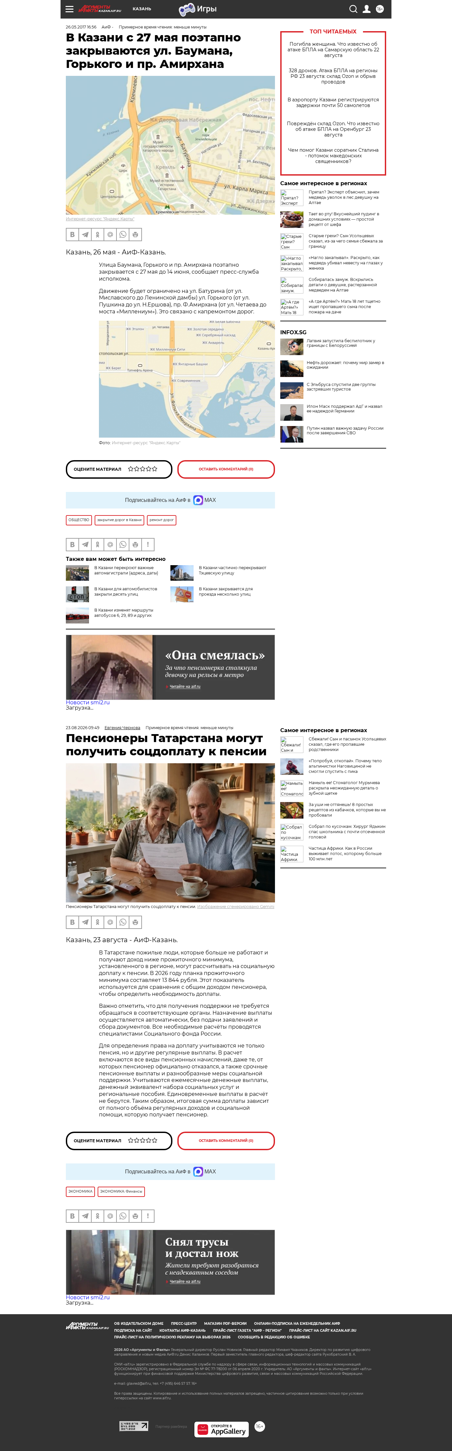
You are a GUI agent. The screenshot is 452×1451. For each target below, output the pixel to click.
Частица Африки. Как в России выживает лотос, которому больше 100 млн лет (345, 853)
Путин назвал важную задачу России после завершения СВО (345, 430)
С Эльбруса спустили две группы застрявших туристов (341, 387)
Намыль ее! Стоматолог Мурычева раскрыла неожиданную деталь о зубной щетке (344, 788)
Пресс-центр (184, 1323)
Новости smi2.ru (88, 702)
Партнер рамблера (171, 1426)
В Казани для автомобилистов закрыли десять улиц (125, 591)
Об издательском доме (138, 1323)
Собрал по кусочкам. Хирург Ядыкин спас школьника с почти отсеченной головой (347, 831)
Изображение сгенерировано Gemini (235, 906)
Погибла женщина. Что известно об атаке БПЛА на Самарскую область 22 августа (333, 49)
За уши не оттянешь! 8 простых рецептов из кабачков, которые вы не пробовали (347, 810)
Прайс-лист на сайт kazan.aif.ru (322, 1330)
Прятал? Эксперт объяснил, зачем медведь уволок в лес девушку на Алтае (344, 197)
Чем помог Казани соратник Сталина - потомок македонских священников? (333, 155)
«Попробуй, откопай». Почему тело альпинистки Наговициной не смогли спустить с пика (345, 766)
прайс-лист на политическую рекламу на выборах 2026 (172, 1337)
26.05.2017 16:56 (81, 27)
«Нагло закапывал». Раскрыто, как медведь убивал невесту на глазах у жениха (346, 263)
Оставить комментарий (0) (226, 469)
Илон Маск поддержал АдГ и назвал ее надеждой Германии (345, 408)
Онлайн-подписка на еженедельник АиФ (297, 1323)
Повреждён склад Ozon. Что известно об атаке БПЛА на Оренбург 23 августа (333, 129)
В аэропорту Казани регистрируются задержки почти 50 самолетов (333, 102)
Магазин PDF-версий (225, 1323)
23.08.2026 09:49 (82, 727)
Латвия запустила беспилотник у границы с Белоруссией (341, 343)
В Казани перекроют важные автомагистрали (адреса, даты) (126, 570)
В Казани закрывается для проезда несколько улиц (226, 591)
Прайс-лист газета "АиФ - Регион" (247, 1330)
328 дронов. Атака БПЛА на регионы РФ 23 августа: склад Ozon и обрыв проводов (333, 76)
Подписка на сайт (133, 1330)
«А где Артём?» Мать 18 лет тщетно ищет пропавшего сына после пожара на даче (345, 306)
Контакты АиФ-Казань (182, 1330)
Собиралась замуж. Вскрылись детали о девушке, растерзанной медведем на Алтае (343, 285)
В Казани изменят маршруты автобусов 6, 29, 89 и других (123, 613)
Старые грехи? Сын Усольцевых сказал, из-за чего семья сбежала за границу (346, 241)
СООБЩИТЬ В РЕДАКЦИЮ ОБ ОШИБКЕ (274, 1337)
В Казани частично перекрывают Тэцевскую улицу (232, 570)
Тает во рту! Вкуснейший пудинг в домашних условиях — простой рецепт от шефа (344, 219)
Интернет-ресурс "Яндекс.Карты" (100, 218)
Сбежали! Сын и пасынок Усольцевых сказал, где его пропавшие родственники (347, 744)
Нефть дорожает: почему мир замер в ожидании (345, 365)
